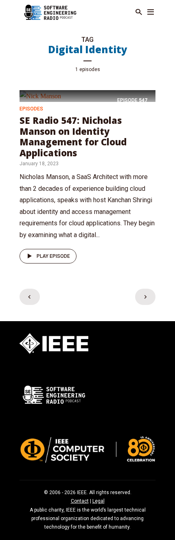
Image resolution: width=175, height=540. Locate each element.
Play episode (53, 256)
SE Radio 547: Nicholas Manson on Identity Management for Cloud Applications (73, 136)
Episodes (31, 109)
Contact (80, 501)
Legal (98, 501)
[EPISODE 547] (40, 95)
